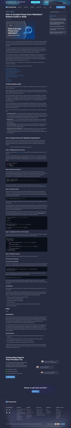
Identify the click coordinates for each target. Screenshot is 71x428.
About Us (57, 409)
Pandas (36, 155)
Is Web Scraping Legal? (10, 68)
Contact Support (10, 376)
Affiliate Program (58, 412)
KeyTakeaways (9, 81)
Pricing (45, 7)
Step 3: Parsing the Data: (11, 73)
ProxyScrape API (29, 416)
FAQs (7, 78)
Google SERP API (19, 416)
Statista (12, 41)
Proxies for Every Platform (40, 413)
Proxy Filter (28, 413)
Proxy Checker (29, 410)
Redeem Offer (35, 2)
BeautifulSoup (20, 152)
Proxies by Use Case (39, 410)
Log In (50, 7)
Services (19, 7)
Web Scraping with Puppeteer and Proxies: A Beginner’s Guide (58, 32)
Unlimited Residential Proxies (21, 412)
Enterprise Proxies (19, 419)
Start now (35, 391)
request (30, 157)
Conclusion (8, 79)
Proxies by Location (39, 409)
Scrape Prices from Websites (11, 69)
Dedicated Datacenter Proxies (21, 413)
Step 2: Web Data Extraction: (12, 72)
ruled (32, 99)
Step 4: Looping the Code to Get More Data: (15, 75)
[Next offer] (67, 2)
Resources (39, 7)
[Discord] (9, 413)
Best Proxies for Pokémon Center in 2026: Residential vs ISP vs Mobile (58, 19)
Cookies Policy (58, 416)
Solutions (26, 7)
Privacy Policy (58, 413)
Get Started (60, 7)
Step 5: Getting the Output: (11, 76)
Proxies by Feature (39, 412)
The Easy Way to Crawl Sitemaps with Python (57, 29)
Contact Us (48, 413)
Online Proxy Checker (30, 412)
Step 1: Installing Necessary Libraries (13, 71)
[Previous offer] (3, 2)
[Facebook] (7, 410)
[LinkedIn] (9, 410)
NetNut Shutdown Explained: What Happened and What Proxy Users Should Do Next (57, 23)
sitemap (16, 119)
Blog (47, 409)
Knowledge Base (48, 412)
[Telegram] (7, 413)
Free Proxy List (29, 409)
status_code (43, 184)
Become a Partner (58, 410)
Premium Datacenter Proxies (21, 409)
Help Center (48, 410)
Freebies (32, 7)
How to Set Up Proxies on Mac (57, 26)
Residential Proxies (19, 410)
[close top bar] (69, 2)
